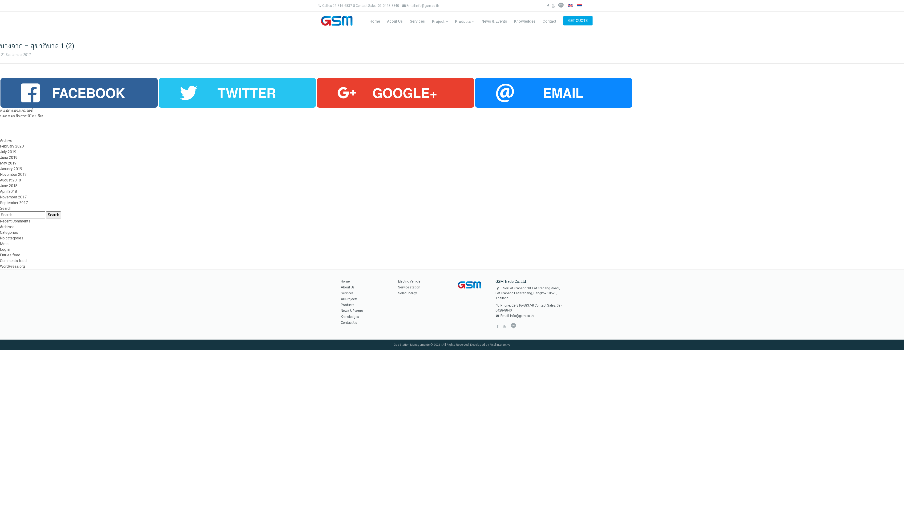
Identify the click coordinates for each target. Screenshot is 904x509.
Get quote (578, 20)
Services (417, 21)
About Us (395, 21)
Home (375, 21)
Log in (5, 249)
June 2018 (8, 186)
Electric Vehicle (409, 281)
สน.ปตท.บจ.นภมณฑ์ (16, 110)
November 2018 (13, 174)
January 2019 (11, 169)
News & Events (494, 21)
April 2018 (8, 191)
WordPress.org (12, 266)
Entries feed (10, 255)
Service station (409, 287)
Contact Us (349, 322)
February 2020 (12, 146)
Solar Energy (407, 293)
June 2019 (8, 157)
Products (463, 21)
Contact (549, 21)
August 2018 (10, 180)
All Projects (349, 299)
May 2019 (8, 163)
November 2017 (13, 197)
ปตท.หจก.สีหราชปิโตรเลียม (22, 116)
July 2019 (8, 152)
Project (438, 21)
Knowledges (525, 21)
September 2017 (14, 203)
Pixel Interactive (500, 344)
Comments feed (13, 261)
